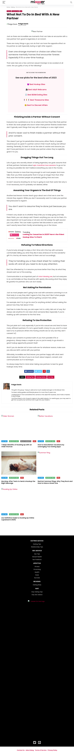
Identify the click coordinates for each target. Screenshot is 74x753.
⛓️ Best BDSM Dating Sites (36, 95)
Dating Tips (30, 377)
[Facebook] (39, 742)
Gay (37, 588)
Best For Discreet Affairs (37, 105)
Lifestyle (37, 563)
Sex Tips (50, 377)
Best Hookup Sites (37, 84)
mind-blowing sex (45, 276)
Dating (13, 7)
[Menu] (4, 2)
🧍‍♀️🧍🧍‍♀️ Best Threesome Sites (36, 100)
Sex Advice (37, 550)
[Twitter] (34, 742)
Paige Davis (23, 24)
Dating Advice (37, 541)
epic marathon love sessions (44, 165)
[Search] (71, 2)
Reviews (37, 581)
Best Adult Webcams (37, 89)
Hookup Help (15, 11)
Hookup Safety (41, 377)
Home (8, 7)
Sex (21, 11)
